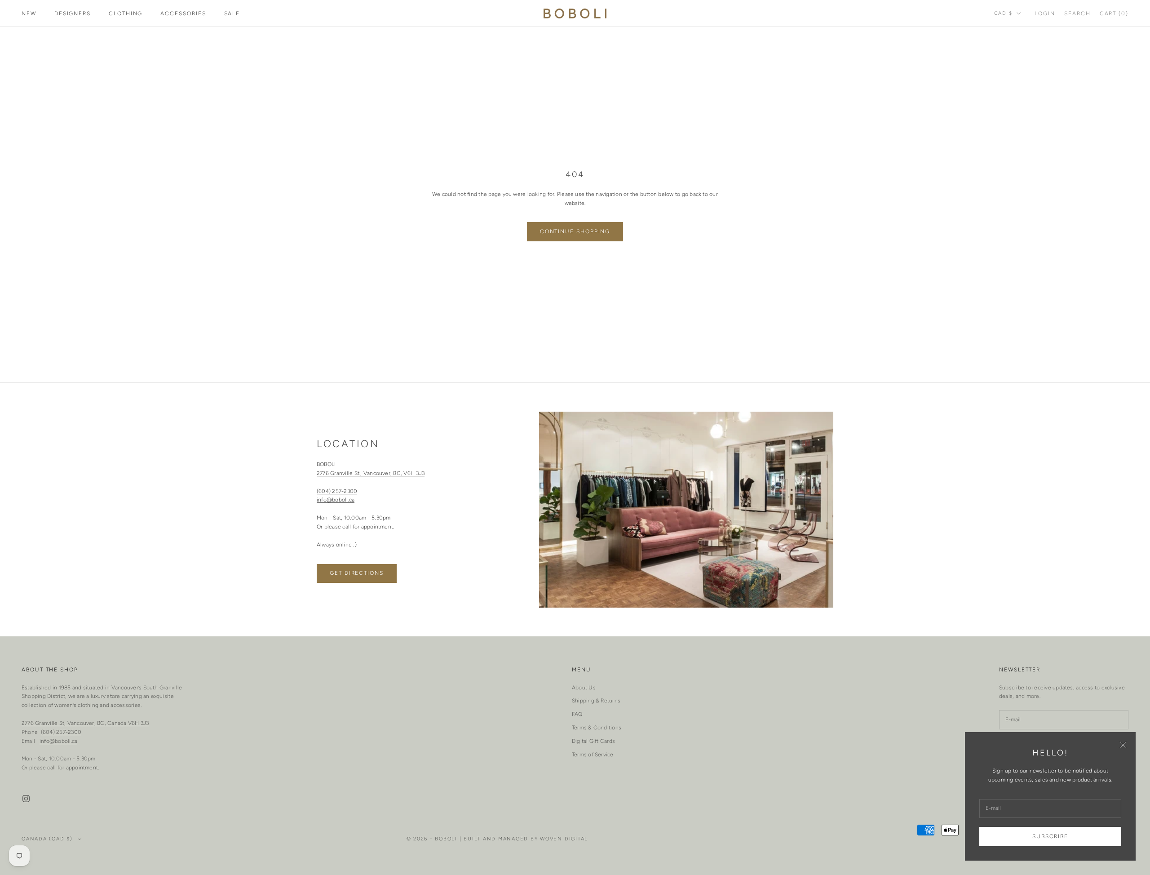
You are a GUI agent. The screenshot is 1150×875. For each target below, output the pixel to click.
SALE (232, 13)
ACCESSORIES (183, 13)
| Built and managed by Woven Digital (524, 839)
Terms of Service (593, 754)
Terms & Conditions (596, 727)
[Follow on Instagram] (26, 798)
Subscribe (1050, 836)
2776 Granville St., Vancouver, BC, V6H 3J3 (371, 473)
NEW (29, 13)
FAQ (577, 714)
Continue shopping (575, 231)
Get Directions (357, 573)
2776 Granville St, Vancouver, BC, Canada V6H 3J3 (85, 723)
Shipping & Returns (596, 700)
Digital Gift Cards (593, 741)
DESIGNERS (72, 13)
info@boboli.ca (335, 500)
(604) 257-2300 (337, 491)
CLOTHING (125, 13)
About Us (584, 687)
